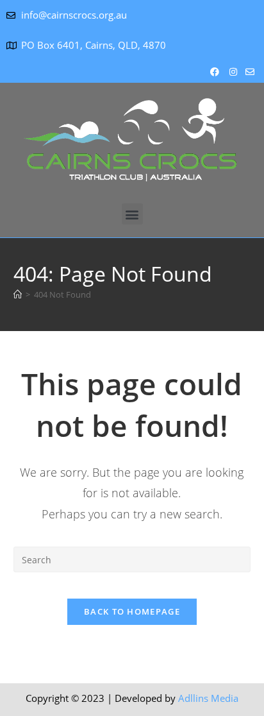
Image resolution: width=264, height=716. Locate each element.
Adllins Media (208, 698)
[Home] (17, 294)
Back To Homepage (132, 611)
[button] (132, 214)
